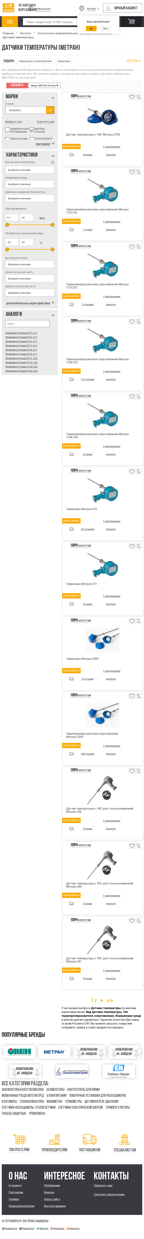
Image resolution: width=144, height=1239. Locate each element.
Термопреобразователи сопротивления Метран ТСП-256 (97, 210)
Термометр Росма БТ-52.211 (21, 354)
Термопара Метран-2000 (82, 659)
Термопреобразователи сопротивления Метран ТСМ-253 (97, 360)
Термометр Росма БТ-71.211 (21, 345)
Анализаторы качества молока (23, 1090)
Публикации (52, 1185)
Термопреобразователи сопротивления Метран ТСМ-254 (97, 435)
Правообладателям (21, 1206)
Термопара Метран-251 (81, 584)
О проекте (15, 1185)
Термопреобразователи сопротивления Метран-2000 (92, 735)
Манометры (54, 1102)
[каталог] (10, 23)
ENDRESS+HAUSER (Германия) (20, 130)
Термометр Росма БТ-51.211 (21, 341)
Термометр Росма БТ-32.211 (21, 349)
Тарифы (14, 1199)
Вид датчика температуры (20, 162)
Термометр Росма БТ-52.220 (21, 362)
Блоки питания (57, 1096)
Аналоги (111, 154)
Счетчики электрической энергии (80, 1108)
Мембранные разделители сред (23, 1096)
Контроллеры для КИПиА (83, 1090)
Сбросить (17, 85)
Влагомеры (9, 1102)
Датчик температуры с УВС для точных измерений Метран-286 (99, 810)
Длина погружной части (19, 272)
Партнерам (16, 1192)
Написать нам (103, 1185)
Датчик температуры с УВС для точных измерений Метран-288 (99, 884)
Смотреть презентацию (109, 1194)
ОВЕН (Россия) (19, 138)
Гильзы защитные (14, 1114)
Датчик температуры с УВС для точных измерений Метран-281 (99, 959)
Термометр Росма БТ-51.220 (21, 358)
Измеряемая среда (16, 177)
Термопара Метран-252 (81, 509)
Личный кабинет (126, 8)
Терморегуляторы (118, 1108)
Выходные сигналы (16, 258)
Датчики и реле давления (101, 1102)
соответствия (80, 96)
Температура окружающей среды (24, 233)
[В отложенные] (132, 99)
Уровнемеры (37, 1114)
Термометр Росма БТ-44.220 (21, 366)
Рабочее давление (15, 208)
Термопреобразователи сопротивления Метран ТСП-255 (97, 285)
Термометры (73, 1102)
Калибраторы (55, 1090)
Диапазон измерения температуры (25, 192)
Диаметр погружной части (20, 286)
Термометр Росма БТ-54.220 (21, 371)
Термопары (63, 61)
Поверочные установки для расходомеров (97, 1096)
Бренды (49, 1192)
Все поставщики (55, 1206)
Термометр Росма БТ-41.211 (21, 337)
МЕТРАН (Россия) (40, 130)
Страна (9, 103)
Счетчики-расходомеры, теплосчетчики (28, 1108)
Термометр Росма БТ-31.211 (21, 333)
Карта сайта (52, 1199)
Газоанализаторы (32, 1102)
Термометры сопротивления (35, 61)
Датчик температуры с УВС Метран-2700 (93, 134)
